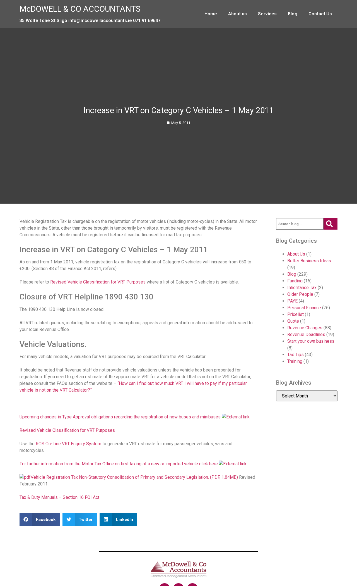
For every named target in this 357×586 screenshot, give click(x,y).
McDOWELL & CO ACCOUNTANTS (80, 9)
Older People (300, 294)
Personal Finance (304, 307)
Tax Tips (295, 354)
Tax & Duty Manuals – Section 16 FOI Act (59, 497)
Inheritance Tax (302, 287)
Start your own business (310, 341)
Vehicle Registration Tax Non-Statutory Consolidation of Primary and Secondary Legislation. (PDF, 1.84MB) (134, 477)
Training (294, 361)
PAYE (292, 301)
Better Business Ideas (309, 260)
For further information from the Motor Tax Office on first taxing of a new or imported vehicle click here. (119, 463)
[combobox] (300, 224)
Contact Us (320, 13)
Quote (293, 321)
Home (210, 13)
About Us (296, 254)
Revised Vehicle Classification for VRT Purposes (98, 282)
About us (237, 13)
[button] (40, 519)
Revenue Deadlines (306, 334)
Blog (292, 13)
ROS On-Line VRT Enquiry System (68, 443)
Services (267, 13)
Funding (295, 281)
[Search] (330, 224)
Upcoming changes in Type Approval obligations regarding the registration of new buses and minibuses (121, 417)
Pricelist (295, 314)
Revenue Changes (304, 327)
